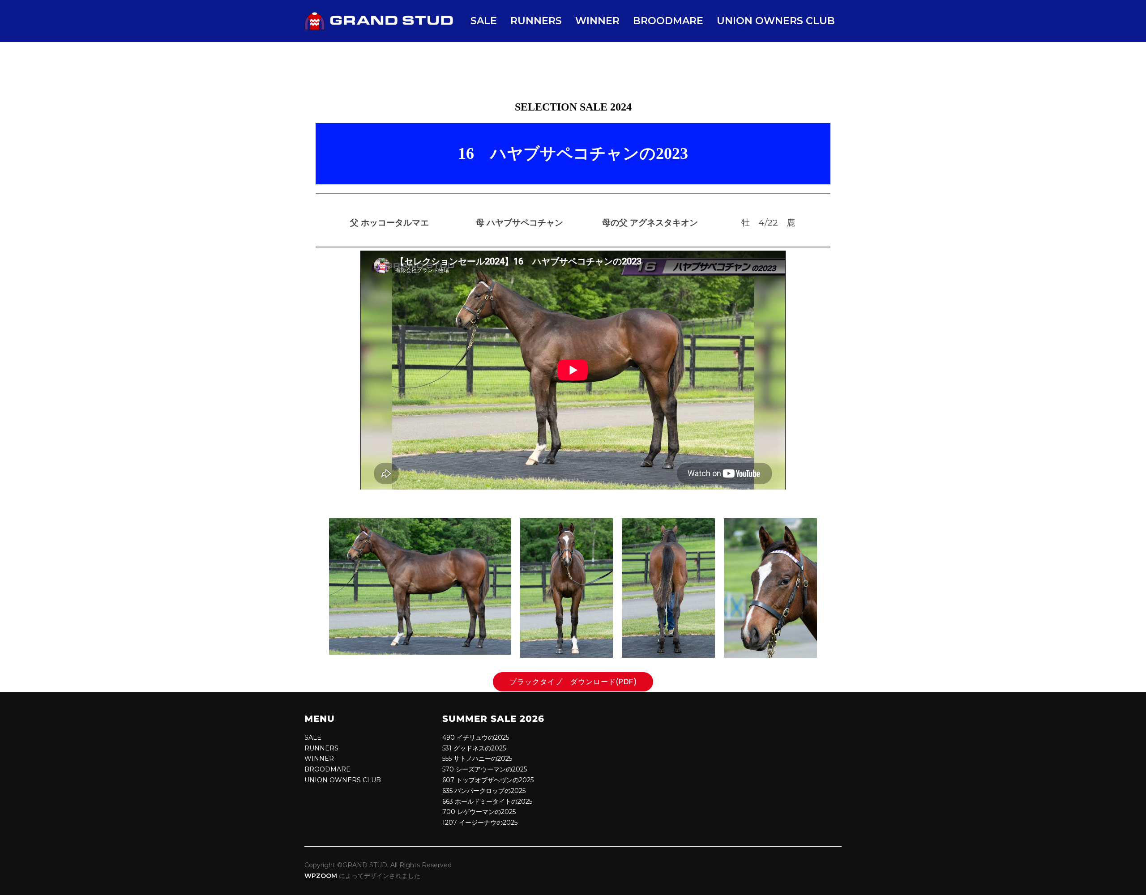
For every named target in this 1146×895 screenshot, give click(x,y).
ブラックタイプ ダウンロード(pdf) (577, 681)
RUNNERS (536, 21)
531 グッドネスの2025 (474, 748)
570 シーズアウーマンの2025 (484, 769)
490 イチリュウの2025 (475, 737)
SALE (483, 21)
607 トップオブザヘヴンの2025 (488, 780)
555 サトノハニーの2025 (477, 758)
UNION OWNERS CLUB (776, 21)
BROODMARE (668, 21)
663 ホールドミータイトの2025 (487, 801)
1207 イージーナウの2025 (479, 822)
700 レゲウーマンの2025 (479, 812)
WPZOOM (320, 876)
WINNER (597, 21)
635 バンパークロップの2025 (484, 791)
